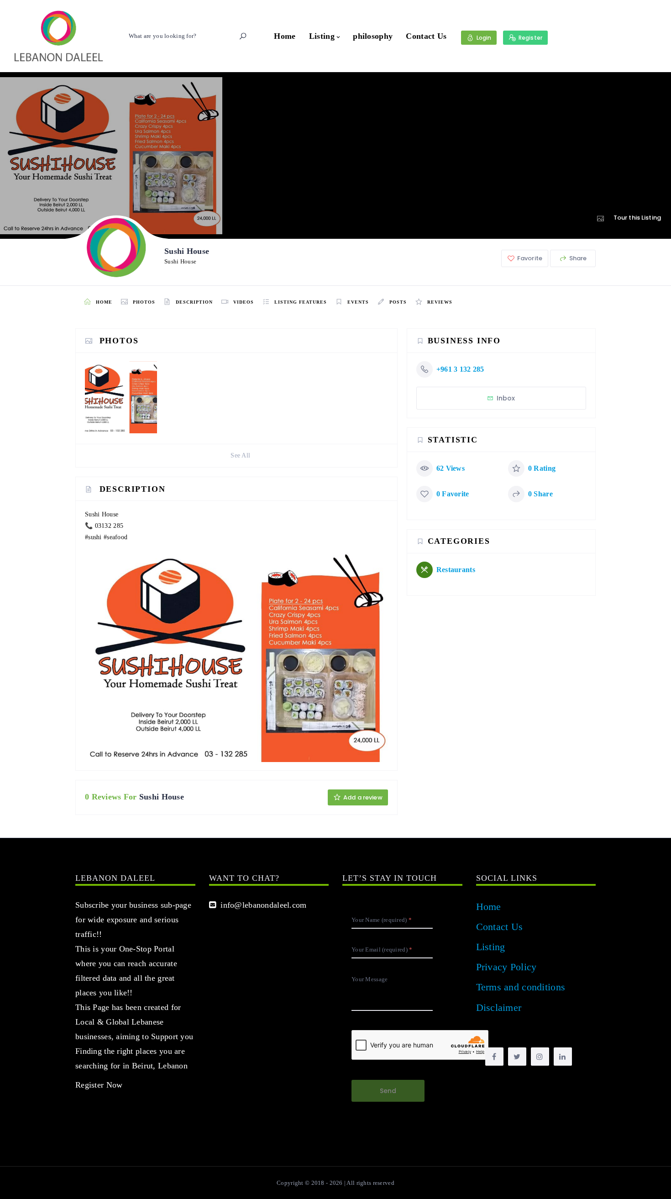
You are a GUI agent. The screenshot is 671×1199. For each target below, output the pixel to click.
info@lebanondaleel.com (261, 905)
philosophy (373, 36)
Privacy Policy (506, 967)
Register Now (98, 1084)
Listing (322, 36)
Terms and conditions (521, 987)
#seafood (115, 537)
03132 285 (109, 525)
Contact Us (426, 36)
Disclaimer (499, 1007)
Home (284, 36)
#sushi (93, 537)
